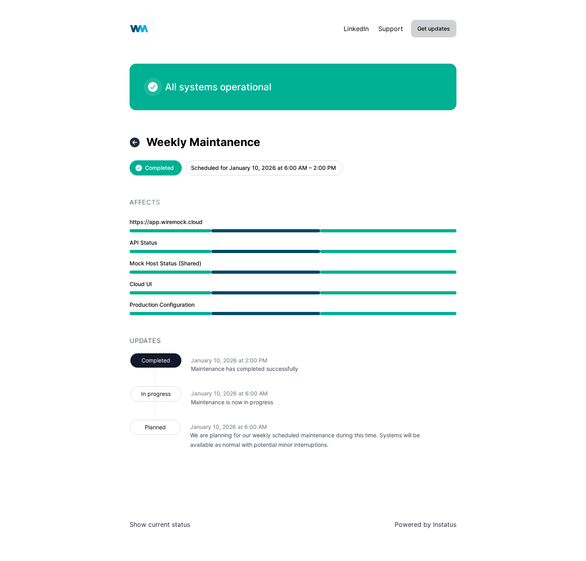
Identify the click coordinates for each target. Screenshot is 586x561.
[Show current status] (134, 142)
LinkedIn (356, 29)
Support (390, 29)
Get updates (433, 28)
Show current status (160, 524)
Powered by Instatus (425, 524)
